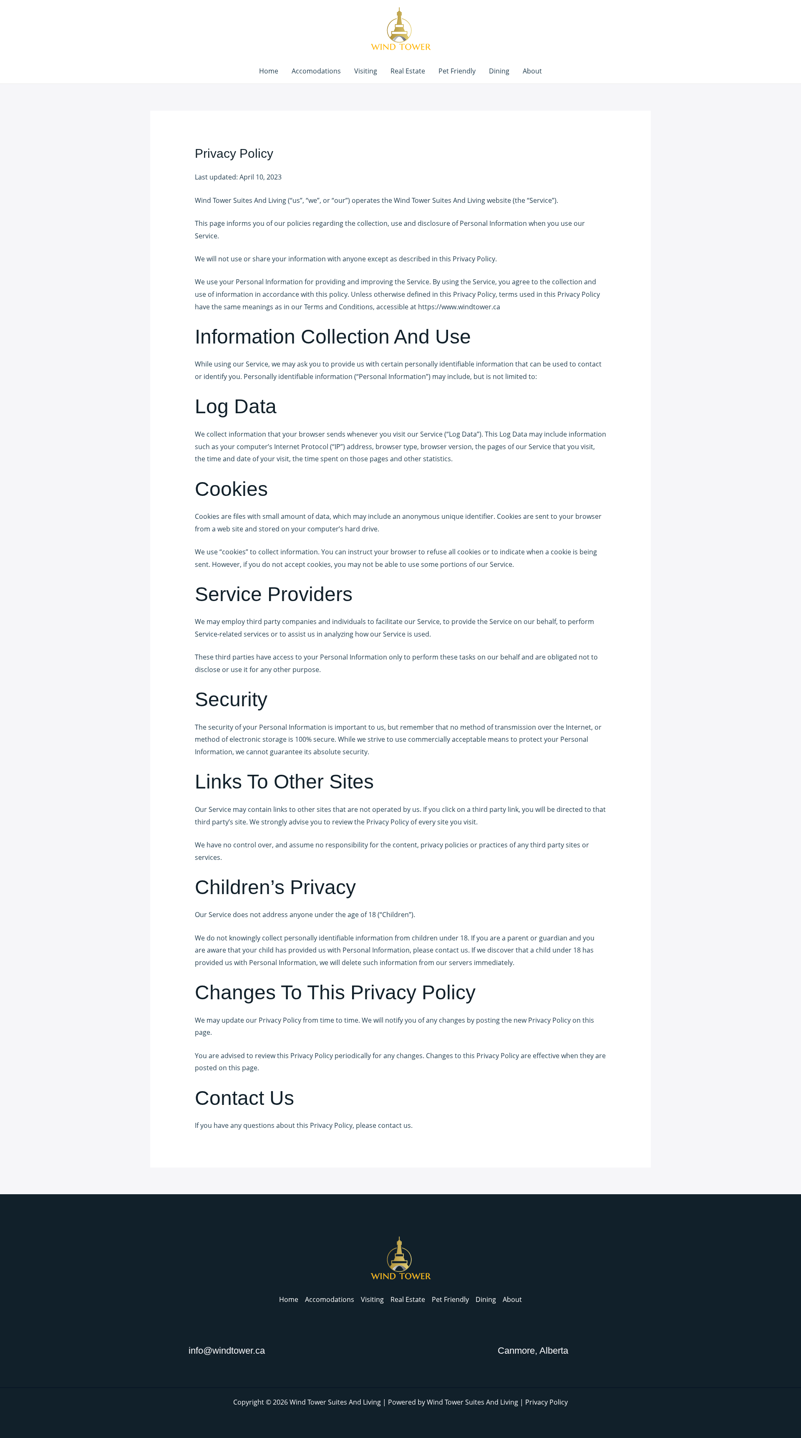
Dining (499, 71)
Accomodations (316, 71)
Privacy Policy (546, 1402)
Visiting (365, 71)
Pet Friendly (457, 71)
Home (268, 71)
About (532, 71)
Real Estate (407, 71)
